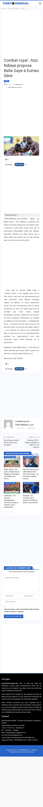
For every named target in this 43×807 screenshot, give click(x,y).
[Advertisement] (21, 33)
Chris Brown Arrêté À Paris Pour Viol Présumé (11, 442)
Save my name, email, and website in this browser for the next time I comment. (21, 610)
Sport (6, 81)
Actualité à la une (10, 457)
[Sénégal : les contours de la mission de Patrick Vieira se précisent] (31, 487)
